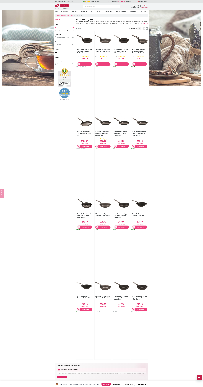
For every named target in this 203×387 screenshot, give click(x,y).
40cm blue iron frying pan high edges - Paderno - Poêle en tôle (139, 297)
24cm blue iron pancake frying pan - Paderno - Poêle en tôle (139, 133)
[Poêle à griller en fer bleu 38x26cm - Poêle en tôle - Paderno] (84, 121)
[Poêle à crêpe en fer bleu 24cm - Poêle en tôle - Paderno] (139, 121)
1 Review (79, 56)
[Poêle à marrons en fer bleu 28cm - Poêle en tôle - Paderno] (84, 203)
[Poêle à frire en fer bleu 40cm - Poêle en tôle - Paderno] (139, 285)
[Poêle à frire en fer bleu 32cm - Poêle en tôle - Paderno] (121, 203)
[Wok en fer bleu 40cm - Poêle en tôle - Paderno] (84, 285)
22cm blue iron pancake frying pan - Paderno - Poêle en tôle (121, 133)
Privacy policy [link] (142, 384)
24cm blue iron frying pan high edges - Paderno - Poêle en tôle (121, 51)
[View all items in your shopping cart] (138, 6)
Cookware (63, 15)
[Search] (118, 6)
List (147, 28)
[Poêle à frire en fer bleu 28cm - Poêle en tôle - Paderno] (84, 39)
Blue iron (59, 64)
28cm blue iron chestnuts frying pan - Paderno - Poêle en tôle (84, 215)
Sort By (128, 28)
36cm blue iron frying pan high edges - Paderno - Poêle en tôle (121, 297)
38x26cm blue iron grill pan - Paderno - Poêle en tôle (84, 133)
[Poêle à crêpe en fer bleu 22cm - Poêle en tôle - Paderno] (121, 121)
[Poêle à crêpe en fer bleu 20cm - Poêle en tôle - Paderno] (103, 121)
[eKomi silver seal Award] (84, 1)
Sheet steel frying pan (63, 37)
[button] (2, 193)
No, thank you (129, 384)
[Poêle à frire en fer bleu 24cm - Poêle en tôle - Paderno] (121, 39)
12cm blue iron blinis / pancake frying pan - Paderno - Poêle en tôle (139, 51)
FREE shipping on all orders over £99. (64, 1)
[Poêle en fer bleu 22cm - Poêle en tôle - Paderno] (103, 39)
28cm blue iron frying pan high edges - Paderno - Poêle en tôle (84, 51)
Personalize (116, 384)
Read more (145, 23)
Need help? (128, 1)
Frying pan (70, 15)
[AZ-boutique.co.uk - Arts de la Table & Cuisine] (62, 6)
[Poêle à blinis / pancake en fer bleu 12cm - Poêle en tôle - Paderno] (139, 39)
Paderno (59, 45)
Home (58, 15)
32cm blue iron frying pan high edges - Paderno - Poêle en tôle (121, 215)
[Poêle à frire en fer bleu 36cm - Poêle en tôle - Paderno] (121, 285)
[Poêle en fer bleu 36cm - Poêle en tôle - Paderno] (103, 285)
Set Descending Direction (139, 28)
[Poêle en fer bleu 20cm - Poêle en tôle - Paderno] (103, 203)
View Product (84, 61)
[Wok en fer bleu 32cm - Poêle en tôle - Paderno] (139, 203)
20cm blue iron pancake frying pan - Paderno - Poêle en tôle (102, 133)
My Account (133, 7)
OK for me (106, 384)
